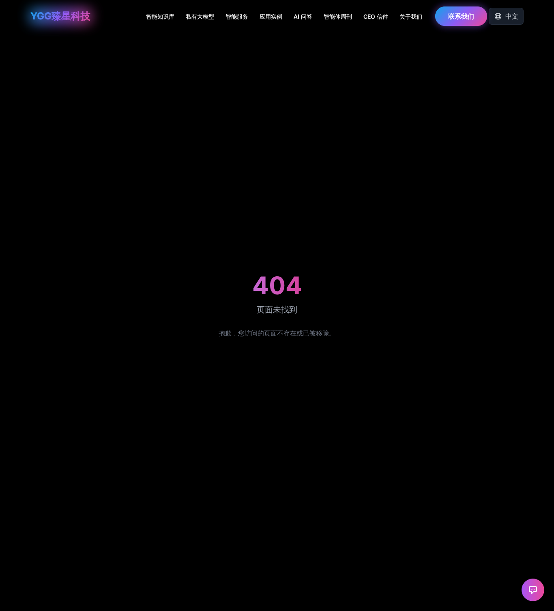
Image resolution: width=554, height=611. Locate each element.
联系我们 (461, 16)
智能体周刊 (338, 16)
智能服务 (236, 16)
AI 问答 (303, 16)
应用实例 (271, 16)
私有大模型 (200, 16)
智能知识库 (160, 16)
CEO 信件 (375, 16)
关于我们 (410, 16)
